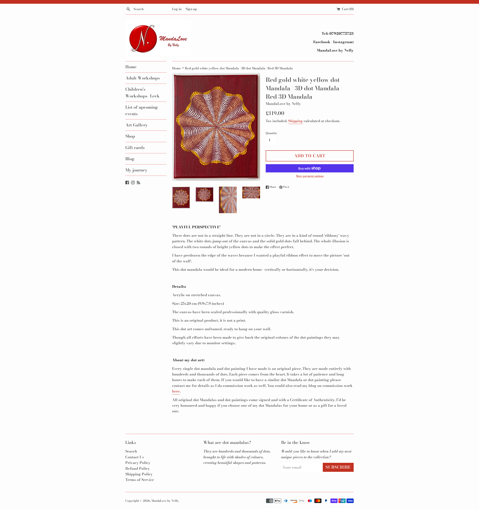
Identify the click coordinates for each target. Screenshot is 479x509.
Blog (130, 159)
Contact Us (134, 457)
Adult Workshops (146, 78)
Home (131, 67)
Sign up (191, 9)
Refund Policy (137, 468)
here (176, 391)
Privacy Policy (137, 462)
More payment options (310, 176)
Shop (146, 136)
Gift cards (135, 147)
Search (131, 451)
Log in (176, 9)
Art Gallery (136, 125)
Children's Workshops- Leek (142, 92)
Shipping (295, 120)
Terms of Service (139, 479)
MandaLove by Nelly (165, 501)
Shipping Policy (139, 474)
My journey (136, 170)
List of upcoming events (141, 110)
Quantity (271, 133)
